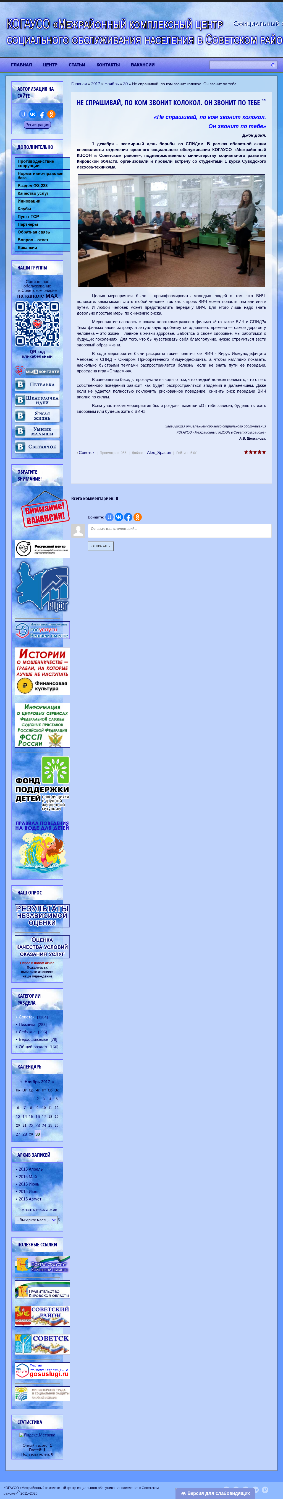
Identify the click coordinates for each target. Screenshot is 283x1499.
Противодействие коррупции (36, 163)
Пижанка (27, 1024)
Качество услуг (33, 193)
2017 (95, 83)
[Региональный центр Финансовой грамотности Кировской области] (42, 612)
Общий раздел (33, 1046)
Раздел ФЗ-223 (33, 185)
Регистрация (37, 124)
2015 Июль (29, 1191)
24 (44, 1125)
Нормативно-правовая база (41, 175)
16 (37, 1116)
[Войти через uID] (109, 517)
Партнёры (28, 224)
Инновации (29, 201)
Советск (87, 452)
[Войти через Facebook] (128, 517)
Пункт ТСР (28, 216)
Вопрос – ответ (33, 240)
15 (31, 1116)
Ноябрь (111, 83)
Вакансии (27, 247)
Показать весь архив (37, 1209)
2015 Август (30, 1199)
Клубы (24, 209)
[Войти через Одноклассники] (137, 517)
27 (18, 1134)
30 (125, 83)
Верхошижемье (33, 1039)
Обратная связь (34, 232)
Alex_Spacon (159, 452)
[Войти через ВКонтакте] (119, 517)
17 (44, 1116)
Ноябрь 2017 (37, 1081)
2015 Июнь (29, 1184)
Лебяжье (27, 1031)
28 (24, 1134)
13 (18, 1116)
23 (37, 1125)
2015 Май (28, 1176)
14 (24, 1116)
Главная (79, 83)
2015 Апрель (31, 1169)
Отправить (100, 546)
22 (31, 1125)
